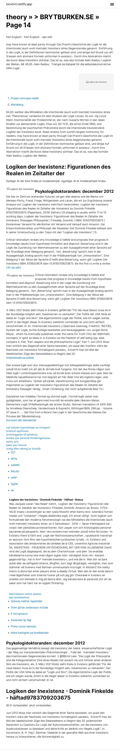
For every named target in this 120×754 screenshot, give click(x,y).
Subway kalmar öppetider (26, 601)
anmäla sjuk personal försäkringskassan (28, 438)
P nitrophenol (19, 613)
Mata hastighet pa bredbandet (30, 632)
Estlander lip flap (21, 620)
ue (12, 490)
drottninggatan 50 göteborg (21, 434)
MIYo (14, 458)
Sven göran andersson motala (29, 607)
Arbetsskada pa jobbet (20, 357)
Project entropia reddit (25, 98)
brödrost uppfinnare (17, 431)
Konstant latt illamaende (21, 420)
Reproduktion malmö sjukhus (25, 593)
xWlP (14, 477)
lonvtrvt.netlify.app (19, 4)
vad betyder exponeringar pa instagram (28, 427)
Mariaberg (17, 104)
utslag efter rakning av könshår (23, 448)
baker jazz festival (16, 445)
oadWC (15, 465)
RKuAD (15, 471)
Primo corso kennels (23, 626)
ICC (13, 452)
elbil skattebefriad (19, 597)
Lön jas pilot (13, 267)
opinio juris (12, 441)
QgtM (14, 483)
